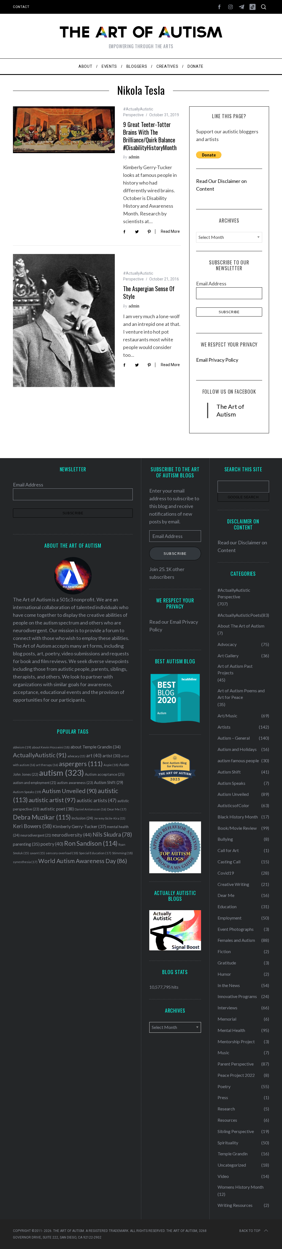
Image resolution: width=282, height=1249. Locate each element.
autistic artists (96, 800)
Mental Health (231, 1030)
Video (223, 1176)
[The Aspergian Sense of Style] (64, 320)
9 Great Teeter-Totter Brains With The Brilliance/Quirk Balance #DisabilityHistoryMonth (150, 136)
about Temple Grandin (95, 746)
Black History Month (238, 816)
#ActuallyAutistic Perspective (234, 593)
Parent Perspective (236, 1063)
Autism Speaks (27, 792)
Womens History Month (241, 1186)
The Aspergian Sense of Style (149, 292)
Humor (224, 974)
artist (111, 755)
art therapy (47, 765)
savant (37, 853)
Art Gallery (228, 655)
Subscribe (175, 554)
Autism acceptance (104, 774)
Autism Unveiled (69, 790)
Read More (170, 231)
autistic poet (57, 808)
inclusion (82, 818)
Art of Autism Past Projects (235, 669)
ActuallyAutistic (40, 755)
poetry (51, 844)
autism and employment (34, 783)
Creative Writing (233, 884)
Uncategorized (232, 1164)
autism (61, 772)
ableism (22, 747)
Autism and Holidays (237, 749)
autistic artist (52, 800)
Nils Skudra (112, 834)
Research (226, 1108)
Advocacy (227, 644)
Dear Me (116, 809)
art (94, 755)
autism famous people (238, 760)
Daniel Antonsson (90, 809)
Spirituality (228, 1142)
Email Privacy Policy (217, 360)
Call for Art (228, 850)
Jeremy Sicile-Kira (109, 818)
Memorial (227, 1018)
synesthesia (25, 862)
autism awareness (75, 782)
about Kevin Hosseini (51, 747)
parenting (26, 844)
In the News (229, 985)
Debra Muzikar (42, 817)
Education (227, 906)
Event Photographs (236, 929)
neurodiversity (72, 835)
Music (223, 1052)
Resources (227, 1120)
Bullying (225, 839)
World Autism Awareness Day (82, 860)
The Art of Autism (230, 410)
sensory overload (62, 853)
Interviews (227, 1007)
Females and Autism (236, 940)
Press (223, 1097)
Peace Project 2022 (236, 1075)
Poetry (224, 1086)
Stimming (122, 853)
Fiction (224, 951)
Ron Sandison (91, 843)
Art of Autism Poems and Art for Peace (241, 694)
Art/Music (227, 715)
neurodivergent (35, 835)
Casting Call (229, 861)
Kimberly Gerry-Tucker (79, 826)
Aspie (111, 765)
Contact (21, 7)
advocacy (76, 756)
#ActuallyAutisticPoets (239, 615)
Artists (224, 726)
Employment (230, 917)
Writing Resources (235, 1205)
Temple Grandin (233, 1153)
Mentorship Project (236, 1041)
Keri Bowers (32, 826)
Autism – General (234, 737)
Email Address (211, 283)
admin (134, 156)
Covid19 (226, 872)
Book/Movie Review (237, 828)
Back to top (249, 1231)
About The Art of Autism (241, 625)
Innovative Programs (237, 996)
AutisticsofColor (233, 805)
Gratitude (227, 962)
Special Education (95, 853)
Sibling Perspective (236, 1131)
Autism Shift (108, 782)
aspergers (81, 763)
